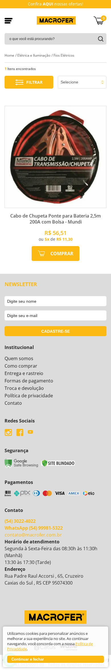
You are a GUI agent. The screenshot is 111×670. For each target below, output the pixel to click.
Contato (13, 403)
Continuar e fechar (27, 659)
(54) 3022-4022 (20, 521)
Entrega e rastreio (24, 373)
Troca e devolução (24, 388)
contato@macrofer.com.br (33, 535)
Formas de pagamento (29, 381)
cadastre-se (55, 331)
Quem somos (19, 358)
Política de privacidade (29, 395)
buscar (99, 39)
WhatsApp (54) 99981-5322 (34, 528)
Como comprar (21, 366)
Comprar (61, 253)
